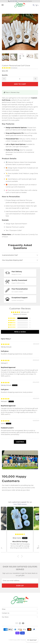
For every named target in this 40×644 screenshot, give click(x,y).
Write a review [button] (20, 332)
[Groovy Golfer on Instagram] (20, 623)
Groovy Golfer (16, 640)
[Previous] (3, 32)
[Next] (36, 32)
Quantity (5, 75)
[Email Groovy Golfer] (16, 623)
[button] (6, 68)
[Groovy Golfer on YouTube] (23, 623)
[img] (5, 344)
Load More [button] (20, 442)
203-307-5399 (13, 1)
